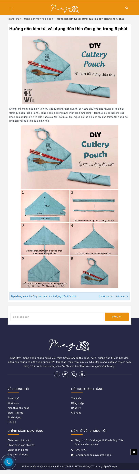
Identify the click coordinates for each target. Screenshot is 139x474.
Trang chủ (13, 398)
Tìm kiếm (76, 398)
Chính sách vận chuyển (21, 445)
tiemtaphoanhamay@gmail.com (93, 455)
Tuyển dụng (14, 417)
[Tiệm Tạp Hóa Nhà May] (64, 8)
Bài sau (121, 296)
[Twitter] (65, 374)
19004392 (80, 449)
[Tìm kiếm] (127, 8)
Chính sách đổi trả (18, 449)
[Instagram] (74, 374)
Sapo (114, 466)
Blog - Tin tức (15, 412)
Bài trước (107, 296)
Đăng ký (117, 316)
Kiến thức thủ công (18, 407)
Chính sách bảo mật (19, 440)
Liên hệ (12, 422)
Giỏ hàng (76, 412)
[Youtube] (82, 374)
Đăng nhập (77, 403)
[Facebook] (57, 374)
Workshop (13, 403)
